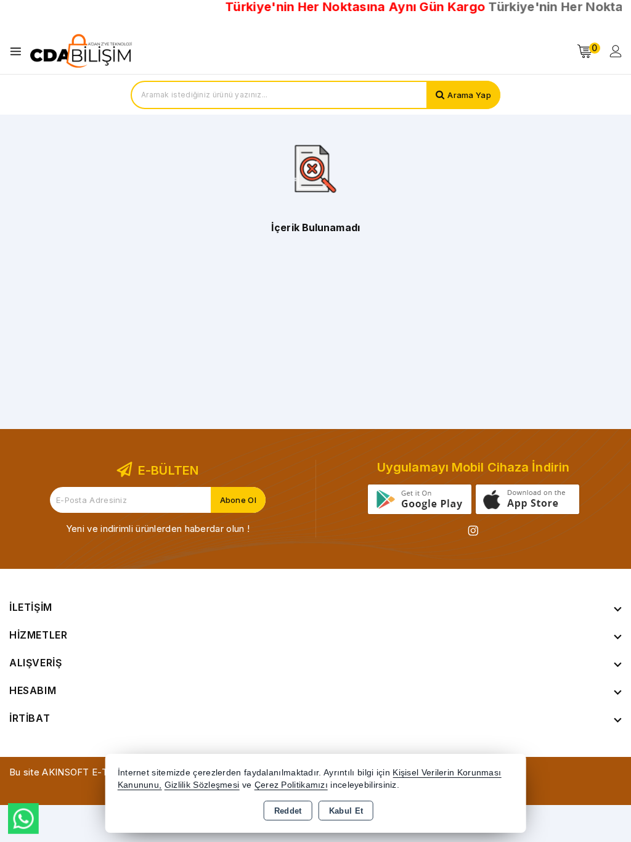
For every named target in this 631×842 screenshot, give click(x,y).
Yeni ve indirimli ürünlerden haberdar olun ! (158, 528)
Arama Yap (469, 95)
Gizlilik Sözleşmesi (202, 785)
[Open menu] (18, 51)
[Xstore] (80, 51)
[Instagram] (473, 530)
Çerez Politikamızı (291, 785)
